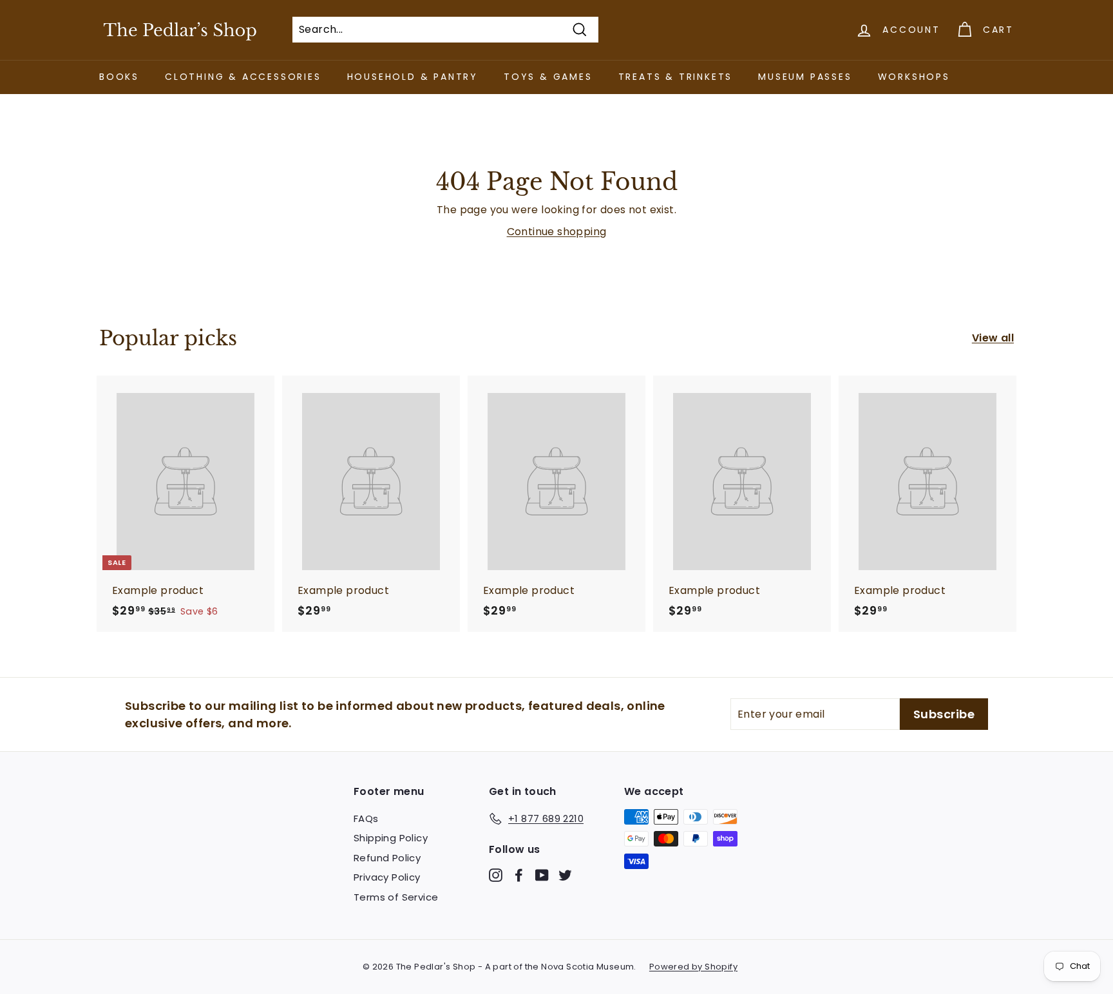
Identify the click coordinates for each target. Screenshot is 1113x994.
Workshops (914, 76)
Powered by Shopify (693, 967)
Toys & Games (548, 76)
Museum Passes (804, 76)
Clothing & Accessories (243, 76)
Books (119, 76)
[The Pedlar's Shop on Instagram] (495, 874)
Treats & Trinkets (675, 76)
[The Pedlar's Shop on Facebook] (519, 874)
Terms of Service (396, 897)
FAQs (366, 818)
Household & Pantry (412, 76)
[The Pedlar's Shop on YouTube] (542, 874)
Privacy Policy (387, 877)
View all (993, 337)
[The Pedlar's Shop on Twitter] (565, 874)
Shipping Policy (391, 838)
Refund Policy (387, 858)
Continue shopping (557, 231)
